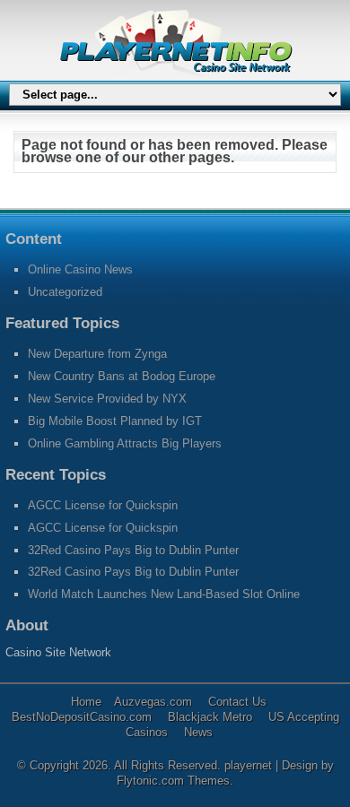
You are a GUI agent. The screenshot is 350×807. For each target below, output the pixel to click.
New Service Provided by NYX (107, 398)
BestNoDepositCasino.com (82, 717)
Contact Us (237, 701)
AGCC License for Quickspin (103, 505)
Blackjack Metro (210, 717)
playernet (250, 765)
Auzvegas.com (153, 701)
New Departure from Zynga (97, 353)
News (198, 732)
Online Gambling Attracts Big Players (125, 443)
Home (86, 701)
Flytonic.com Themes (173, 780)
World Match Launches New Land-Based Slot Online (164, 594)
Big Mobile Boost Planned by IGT (115, 421)
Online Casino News (80, 269)
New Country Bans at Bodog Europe (121, 376)
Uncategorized (65, 292)
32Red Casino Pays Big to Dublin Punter (133, 550)
